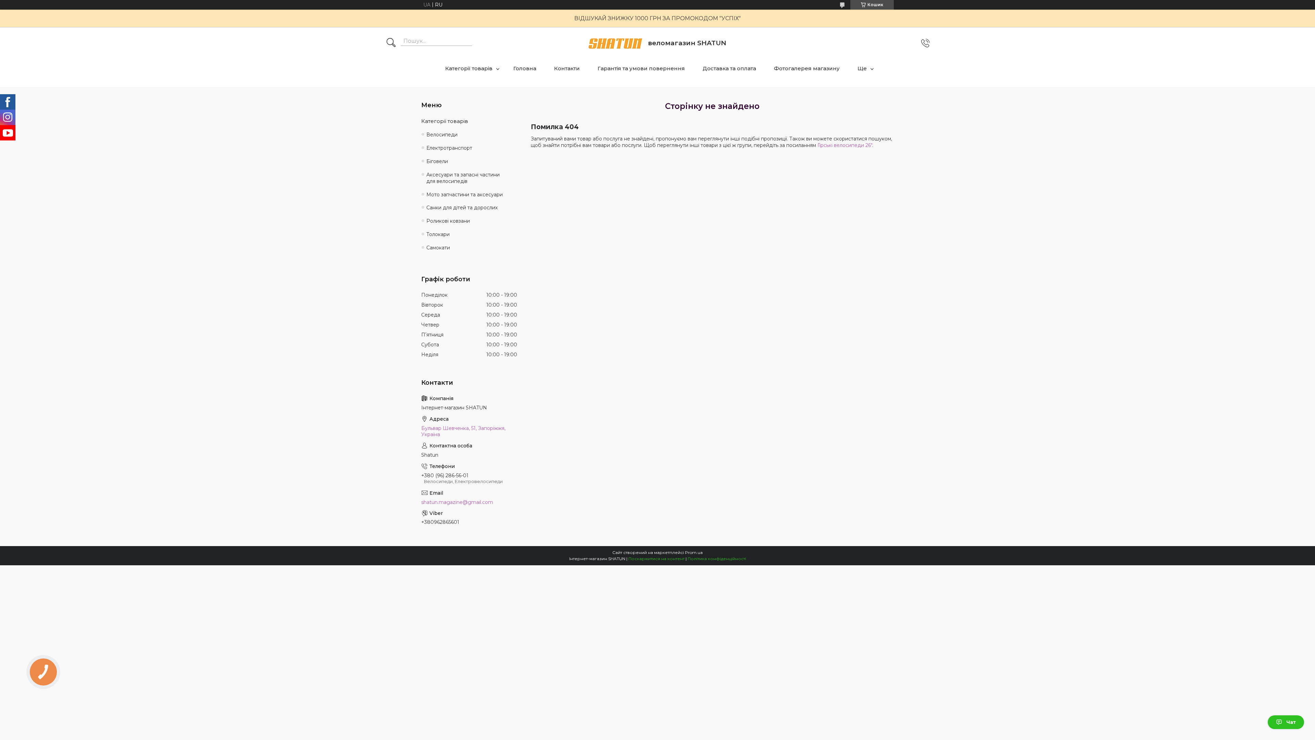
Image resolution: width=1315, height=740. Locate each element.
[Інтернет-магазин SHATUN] (615, 43)
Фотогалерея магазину (807, 68)
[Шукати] (391, 43)
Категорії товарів (468, 68)
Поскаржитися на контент (656, 558)
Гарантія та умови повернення (641, 68)
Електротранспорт (449, 148)
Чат (1291, 722)
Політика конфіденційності (717, 558)
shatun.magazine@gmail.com (457, 502)
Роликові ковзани (448, 221)
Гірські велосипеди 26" (844, 145)
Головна (524, 68)
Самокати (438, 248)
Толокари (438, 234)
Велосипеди (442, 135)
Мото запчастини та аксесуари (464, 195)
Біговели (437, 161)
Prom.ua (694, 552)
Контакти (567, 68)
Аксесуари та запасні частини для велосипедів (463, 178)
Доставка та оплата (729, 68)
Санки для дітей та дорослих (462, 208)
